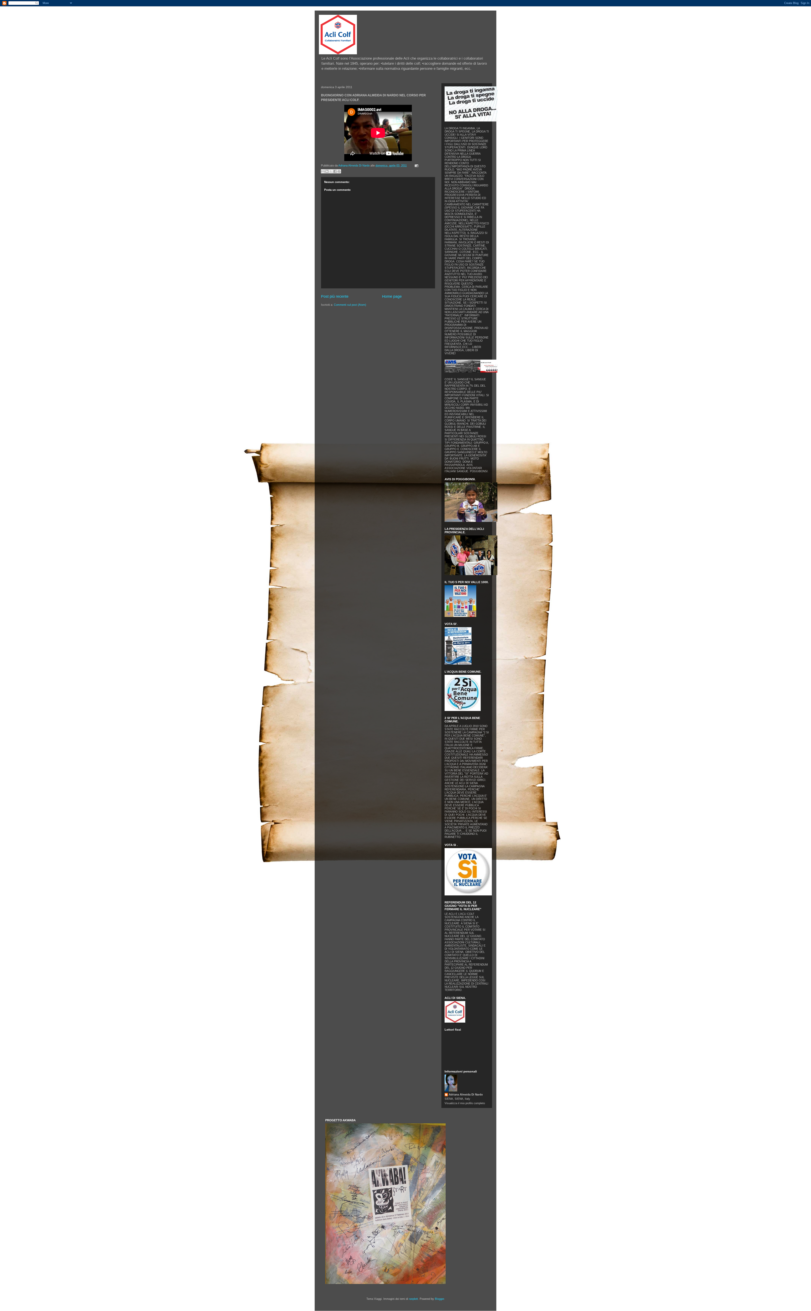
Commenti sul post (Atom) (350, 304)
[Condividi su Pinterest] (339, 171)
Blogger (439, 1298)
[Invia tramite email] (323, 171)
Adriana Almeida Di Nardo (466, 1094)
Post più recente (334, 296)
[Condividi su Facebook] (335, 171)
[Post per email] (415, 165)
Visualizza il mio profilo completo (465, 1103)
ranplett (413, 1298)
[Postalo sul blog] (327, 171)
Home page (392, 296)
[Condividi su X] (331, 171)
